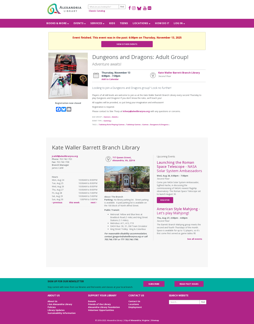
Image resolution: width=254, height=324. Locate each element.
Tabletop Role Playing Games (112, 124)
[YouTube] (145, 8)
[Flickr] (149, 8)
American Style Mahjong (178, 210)
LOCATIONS (141, 23)
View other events (127, 44)
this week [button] (74, 202)
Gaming (107, 121)
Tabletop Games (133, 124)
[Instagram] (134, 8)
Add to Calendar (110, 79)
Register (165, 200)
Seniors (107, 117)
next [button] (93, 202)
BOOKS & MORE (56, 23)
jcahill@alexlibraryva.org (65, 156)
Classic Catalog (97, 10)
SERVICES (96, 23)
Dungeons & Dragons (159, 124)
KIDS (112, 23)
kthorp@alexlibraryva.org (136, 111)
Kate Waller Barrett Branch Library (179, 72)
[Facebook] (129, 8)
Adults (115, 117)
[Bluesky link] (139, 8)
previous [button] (57, 202)
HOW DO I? (162, 23)
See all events (194, 239)
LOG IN (178, 23)
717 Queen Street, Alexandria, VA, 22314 (123, 159)
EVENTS (79, 23)
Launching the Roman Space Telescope (179, 166)
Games (145, 124)
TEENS (124, 23)
